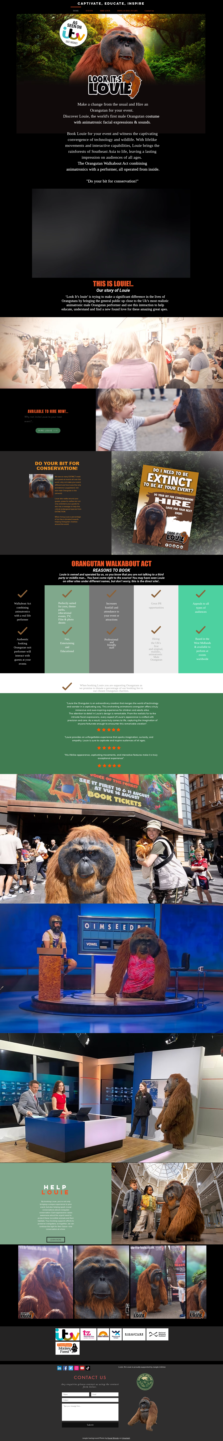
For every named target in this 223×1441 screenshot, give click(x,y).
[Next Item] (202, 1282)
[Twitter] (71, 1368)
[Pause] (33, 274)
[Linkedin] (59, 1368)
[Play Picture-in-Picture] (184, 274)
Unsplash (126, 1438)
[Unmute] (37, 274)
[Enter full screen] (188, 274)
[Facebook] (65, 1368)
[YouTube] (82, 1368)
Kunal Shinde (113, 1438)
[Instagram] (76, 1368)
